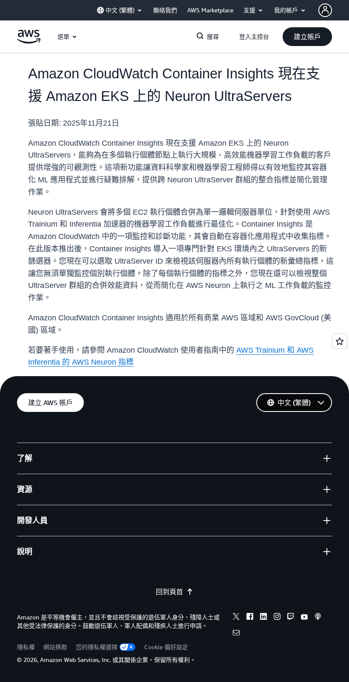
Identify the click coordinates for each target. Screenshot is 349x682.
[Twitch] (290, 617)
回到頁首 (169, 591)
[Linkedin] (263, 617)
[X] (236, 617)
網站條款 (55, 646)
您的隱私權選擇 (96, 646)
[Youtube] (304, 617)
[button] (307, 36)
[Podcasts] (318, 617)
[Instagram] (277, 617)
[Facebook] (249, 617)
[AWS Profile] (325, 10)
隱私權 (26, 646)
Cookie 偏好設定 (166, 646)
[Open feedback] (339, 341)
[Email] (236, 634)
